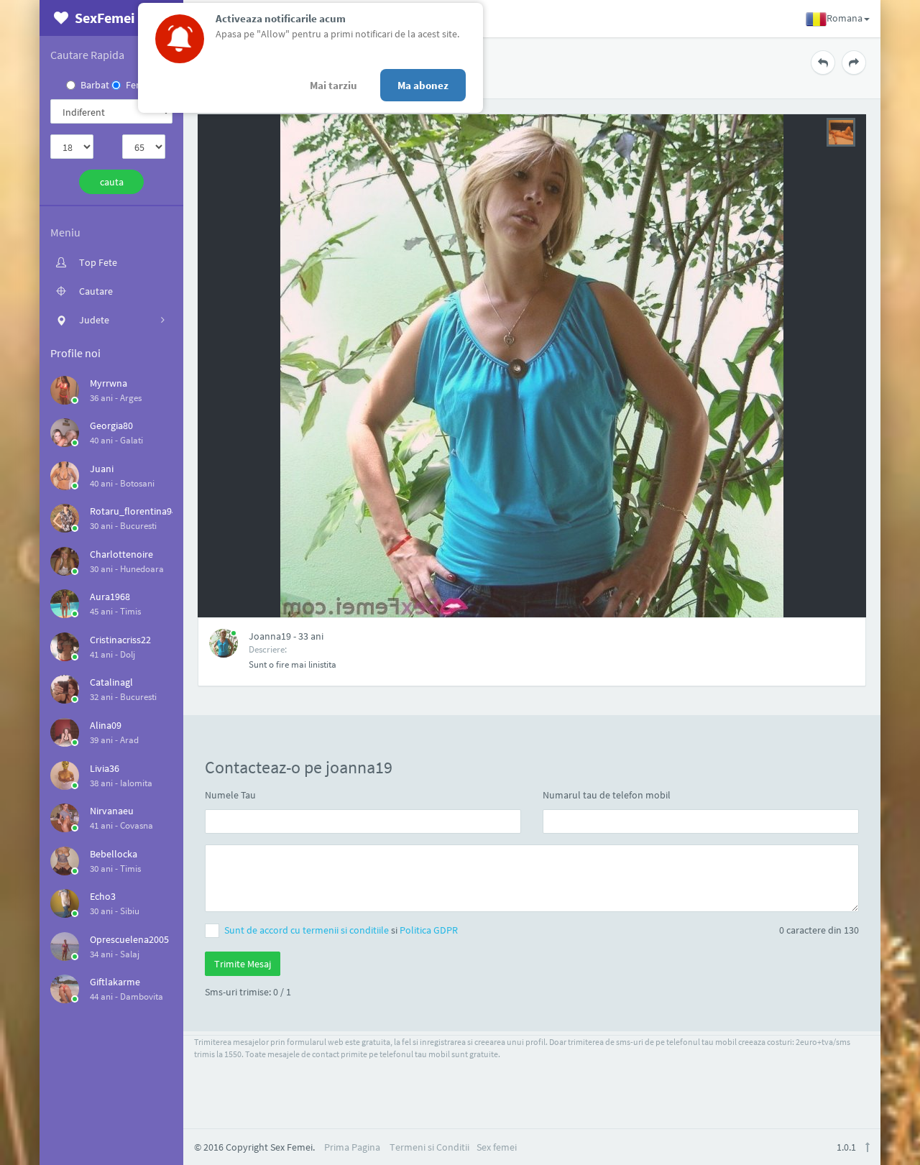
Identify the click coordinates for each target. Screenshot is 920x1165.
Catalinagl (111, 682)
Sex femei (497, 1147)
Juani (102, 468)
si (341, 930)
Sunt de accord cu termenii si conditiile (307, 930)
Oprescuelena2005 (129, 939)
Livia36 (104, 768)
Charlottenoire (121, 554)
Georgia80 (111, 425)
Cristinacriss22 (120, 639)
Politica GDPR (429, 930)
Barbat (94, 84)
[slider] (841, 130)
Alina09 (105, 725)
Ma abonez (422, 85)
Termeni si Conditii (429, 1147)
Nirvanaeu (112, 810)
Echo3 (103, 896)
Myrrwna (108, 383)
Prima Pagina (352, 1147)
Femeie (141, 84)
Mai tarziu (333, 85)
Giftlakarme (115, 981)
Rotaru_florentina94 (133, 511)
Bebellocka (113, 853)
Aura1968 (110, 596)
